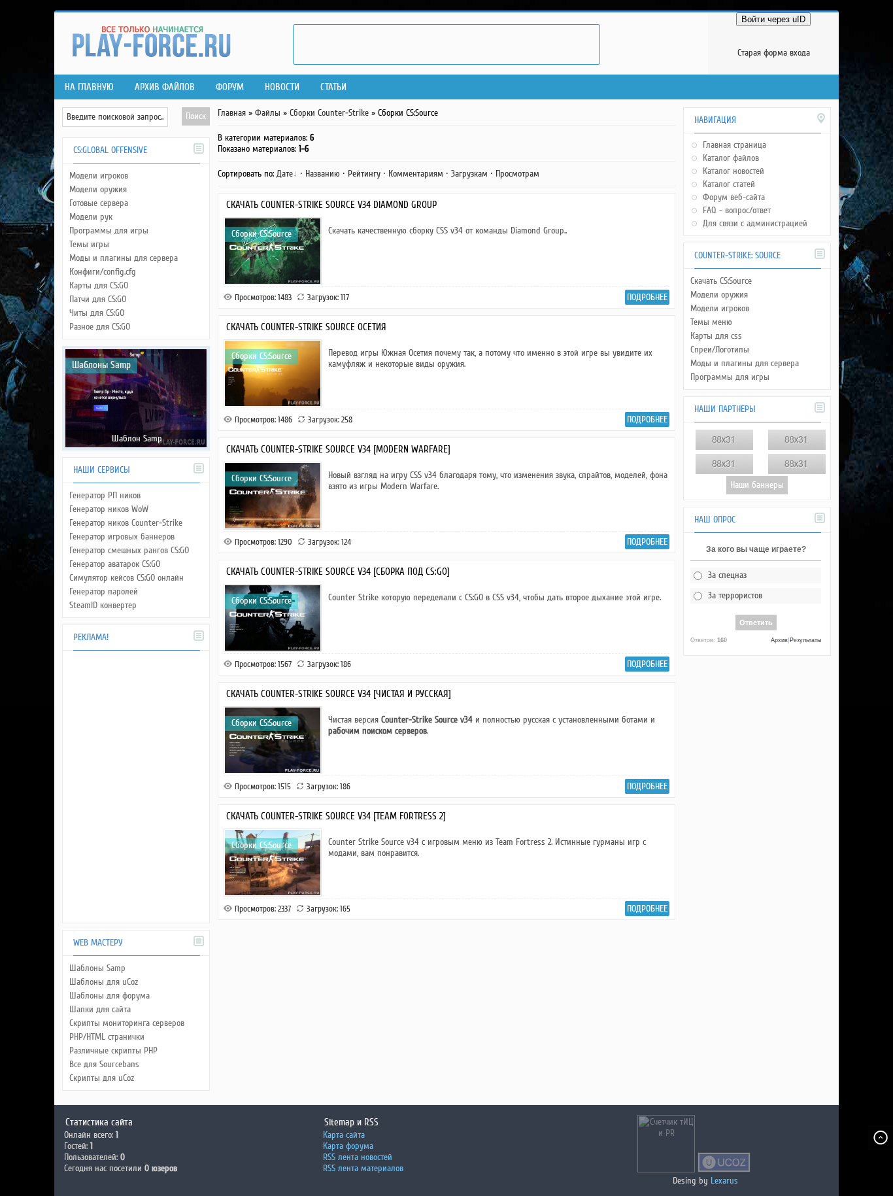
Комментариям (415, 173)
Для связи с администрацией (755, 223)
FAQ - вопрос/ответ (737, 210)
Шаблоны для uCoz (103, 981)
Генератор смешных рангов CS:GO (129, 550)
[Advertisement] (446, 44)
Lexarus (724, 1180)
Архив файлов (165, 87)
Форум (230, 87)
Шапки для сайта (100, 1009)
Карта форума (348, 1146)
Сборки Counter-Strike (329, 112)
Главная (232, 112)
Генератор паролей (103, 591)
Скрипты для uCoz (101, 1078)
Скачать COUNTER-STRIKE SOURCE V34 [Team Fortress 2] (336, 816)
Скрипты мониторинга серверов (126, 1023)
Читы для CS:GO (96, 312)
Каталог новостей (733, 171)
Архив (779, 640)
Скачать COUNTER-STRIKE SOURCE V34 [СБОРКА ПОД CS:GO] (338, 571)
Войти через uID (773, 19)
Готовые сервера (98, 203)
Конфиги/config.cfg (102, 271)
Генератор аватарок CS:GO (114, 564)
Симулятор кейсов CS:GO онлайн (126, 577)
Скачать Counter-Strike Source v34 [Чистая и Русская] (338, 694)
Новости (282, 87)
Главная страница (734, 144)
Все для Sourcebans (104, 1064)
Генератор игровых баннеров (122, 536)
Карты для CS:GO (98, 285)
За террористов (735, 595)
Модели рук (90, 216)
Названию (322, 173)
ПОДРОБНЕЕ (647, 297)
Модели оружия (98, 189)
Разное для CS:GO (99, 326)
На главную (89, 87)
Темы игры (89, 244)
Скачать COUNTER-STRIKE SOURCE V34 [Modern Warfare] (338, 449)
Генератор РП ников (105, 495)
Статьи (333, 87)
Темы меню (711, 322)
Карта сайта (344, 1134)
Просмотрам (517, 173)
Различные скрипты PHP (113, 1050)
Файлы (267, 112)
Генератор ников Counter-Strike (125, 522)
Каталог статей (729, 184)
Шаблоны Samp (101, 365)
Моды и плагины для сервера (123, 258)
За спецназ (727, 575)
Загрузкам (469, 173)
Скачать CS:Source (721, 280)
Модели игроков (98, 175)
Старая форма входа (773, 52)
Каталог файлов (731, 157)
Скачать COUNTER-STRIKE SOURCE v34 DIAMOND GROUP (331, 205)
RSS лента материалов (363, 1168)
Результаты (805, 640)
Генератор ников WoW (108, 509)
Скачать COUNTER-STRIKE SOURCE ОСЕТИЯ (306, 327)
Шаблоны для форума (109, 995)
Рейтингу (364, 173)
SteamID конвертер (103, 605)
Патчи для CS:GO (97, 299)
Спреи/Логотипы (719, 349)
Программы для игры (108, 230)
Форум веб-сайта (734, 197)
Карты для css (716, 335)
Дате (285, 173)
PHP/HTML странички (106, 1036)
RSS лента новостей (357, 1157)
